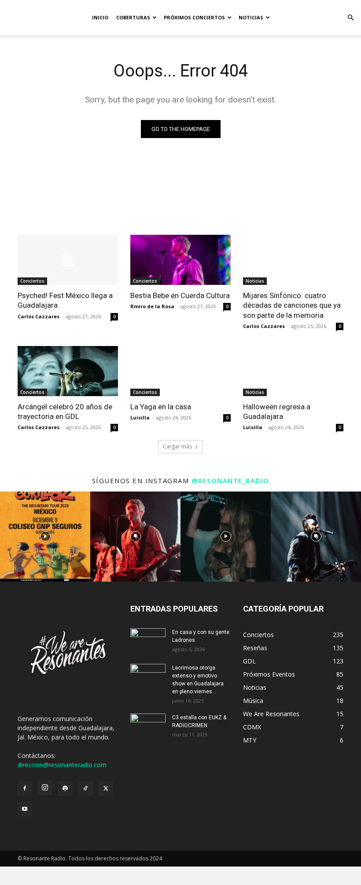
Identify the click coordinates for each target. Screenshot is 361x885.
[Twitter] (106, 789)
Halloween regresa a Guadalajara (276, 411)
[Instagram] (45, 788)
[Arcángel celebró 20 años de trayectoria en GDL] (68, 371)
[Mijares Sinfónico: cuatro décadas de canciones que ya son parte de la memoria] (293, 260)
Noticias (251, 17)
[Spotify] (65, 789)
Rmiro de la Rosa (152, 306)
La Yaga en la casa (160, 406)
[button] (350, 18)
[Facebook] (25, 789)
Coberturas (133, 17)
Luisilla (140, 417)
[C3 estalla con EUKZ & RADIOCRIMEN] (148, 726)
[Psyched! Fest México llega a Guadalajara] (68, 260)
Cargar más (177, 446)
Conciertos (32, 281)
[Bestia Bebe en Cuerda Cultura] (180, 260)
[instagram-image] (45, 537)
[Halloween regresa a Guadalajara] (293, 371)
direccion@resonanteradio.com (62, 765)
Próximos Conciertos (194, 17)
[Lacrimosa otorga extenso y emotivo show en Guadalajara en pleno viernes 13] (148, 676)
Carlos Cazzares (38, 316)
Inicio (100, 17)
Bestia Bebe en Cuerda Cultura (180, 295)
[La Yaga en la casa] (180, 371)
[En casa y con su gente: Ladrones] (148, 640)
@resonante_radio (230, 480)
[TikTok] (85, 789)
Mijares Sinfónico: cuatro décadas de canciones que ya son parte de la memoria (292, 305)
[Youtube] (25, 809)
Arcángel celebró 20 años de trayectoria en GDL (65, 411)
